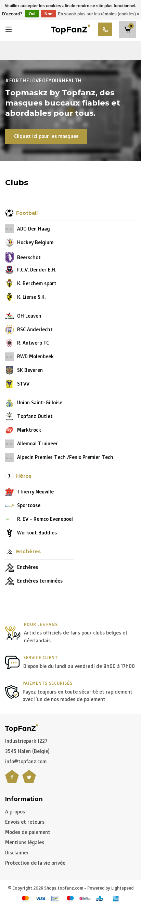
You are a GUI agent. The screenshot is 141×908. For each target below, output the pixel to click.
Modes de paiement (27, 832)
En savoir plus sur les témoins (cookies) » (98, 14)
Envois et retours (24, 822)
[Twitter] (29, 780)
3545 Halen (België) (27, 751)
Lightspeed (122, 888)
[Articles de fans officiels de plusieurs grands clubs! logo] (70, 29)
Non (48, 14)
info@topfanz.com (26, 761)
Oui (32, 14)
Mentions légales (24, 842)
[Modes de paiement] (25, 898)
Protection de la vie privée (35, 863)
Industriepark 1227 (26, 741)
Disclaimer (17, 852)
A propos (15, 811)
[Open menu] (8, 29)
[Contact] (105, 29)
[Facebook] (12, 780)
